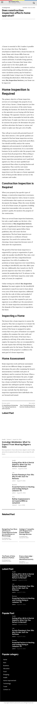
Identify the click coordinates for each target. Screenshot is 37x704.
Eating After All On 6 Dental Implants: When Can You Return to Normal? (23, 464)
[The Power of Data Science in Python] (10, 549)
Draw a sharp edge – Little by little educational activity (26, 557)
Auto (13, 496)
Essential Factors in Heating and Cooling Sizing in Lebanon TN (23, 489)
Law (13, 472)
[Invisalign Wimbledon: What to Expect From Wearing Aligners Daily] (18, 426)
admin (14, 481)
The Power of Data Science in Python (8, 557)
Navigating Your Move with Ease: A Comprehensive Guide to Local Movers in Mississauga (9, 532)
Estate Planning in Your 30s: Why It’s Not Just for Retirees (23, 476)
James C (9, 439)
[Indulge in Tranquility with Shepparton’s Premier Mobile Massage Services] (27, 522)
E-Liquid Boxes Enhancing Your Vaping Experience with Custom (10, 407)
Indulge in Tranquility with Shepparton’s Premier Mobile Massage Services (26, 531)
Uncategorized (6, 7)
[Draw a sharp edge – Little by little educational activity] (27, 549)
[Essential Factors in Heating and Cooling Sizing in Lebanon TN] (6, 488)
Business (14, 484)
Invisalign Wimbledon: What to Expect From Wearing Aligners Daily (16, 444)
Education (22, 561)
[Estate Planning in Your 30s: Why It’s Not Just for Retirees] (6, 476)
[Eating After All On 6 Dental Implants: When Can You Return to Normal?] (6, 464)
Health (4, 439)
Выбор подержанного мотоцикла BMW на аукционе (21, 501)
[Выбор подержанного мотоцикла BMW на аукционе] (6, 500)
